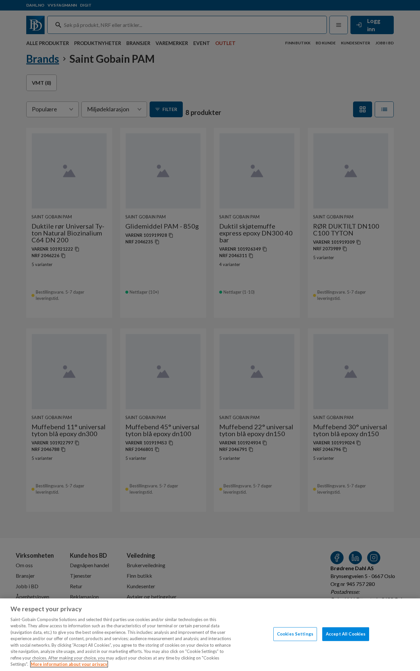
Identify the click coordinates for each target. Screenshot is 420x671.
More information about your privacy (69, 664)
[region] (210, 634)
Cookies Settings (295, 634)
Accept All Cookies (346, 634)
